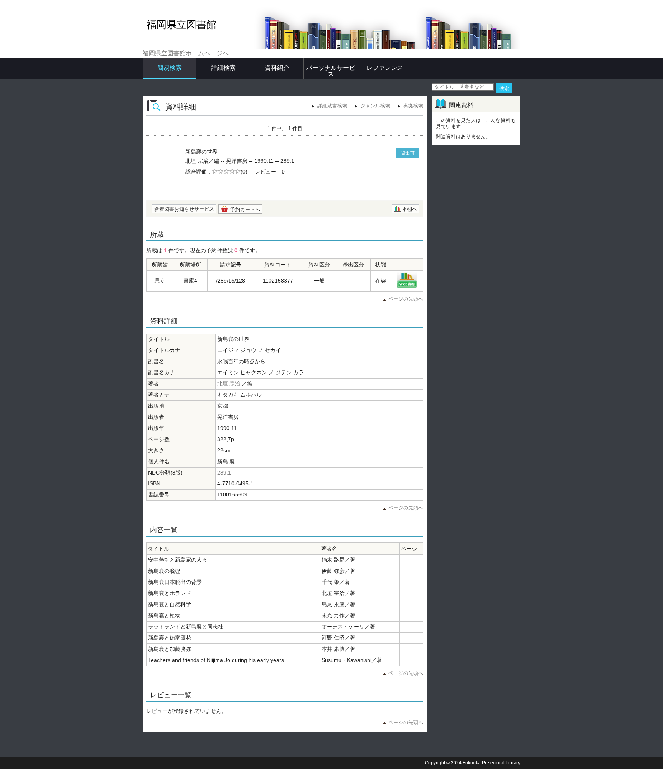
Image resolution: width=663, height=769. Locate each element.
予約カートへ (245, 209)
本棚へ (409, 209)
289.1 (224, 473)
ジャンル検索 (375, 106)
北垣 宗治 (228, 383)
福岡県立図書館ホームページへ (186, 53)
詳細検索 (223, 67)
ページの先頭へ (405, 299)
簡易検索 (169, 67)
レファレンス (384, 67)
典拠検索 (413, 106)
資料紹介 (277, 67)
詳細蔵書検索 (332, 106)
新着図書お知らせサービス (184, 209)
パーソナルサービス (330, 70)
